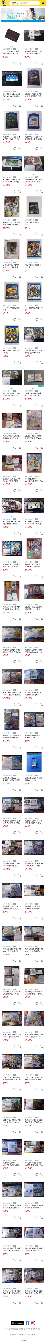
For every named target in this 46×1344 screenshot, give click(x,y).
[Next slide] (20, 35)
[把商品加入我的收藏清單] (14, 63)
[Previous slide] (3, 35)
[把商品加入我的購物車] (19, 63)
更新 (39, 1329)
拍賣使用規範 (30, 1334)
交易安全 (24, 1340)
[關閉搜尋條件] (18, 3)
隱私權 (21, 1334)
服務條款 (13, 1334)
